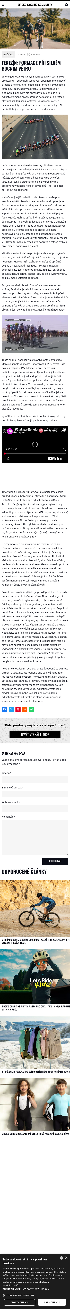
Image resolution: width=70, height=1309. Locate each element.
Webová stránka (11, 802)
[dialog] (35, 1281)
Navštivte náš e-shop (35, 734)
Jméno (6, 773)
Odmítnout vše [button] (20, 1302)
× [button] (66, 1258)
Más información (11, 1285)
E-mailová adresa (12, 787)
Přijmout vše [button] (52, 1302)
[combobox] (61, 1258)
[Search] (66, 4)
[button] (35, 1289)
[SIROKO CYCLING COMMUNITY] (35, 5)
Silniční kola (8, 54)
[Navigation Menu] (3, 4)
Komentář (8, 816)
